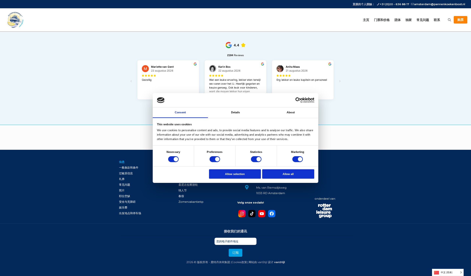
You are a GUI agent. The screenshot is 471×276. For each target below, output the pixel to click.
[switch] (215, 159)
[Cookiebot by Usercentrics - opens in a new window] (298, 100)
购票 (460, 20)
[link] (324, 211)
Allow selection (235, 174)
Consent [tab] (180, 112)
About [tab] (291, 112)
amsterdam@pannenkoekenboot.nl (439, 4)
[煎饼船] (15, 19)
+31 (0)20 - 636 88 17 (394, 4)
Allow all (288, 174)
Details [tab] (235, 112)
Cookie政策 (239, 262)
